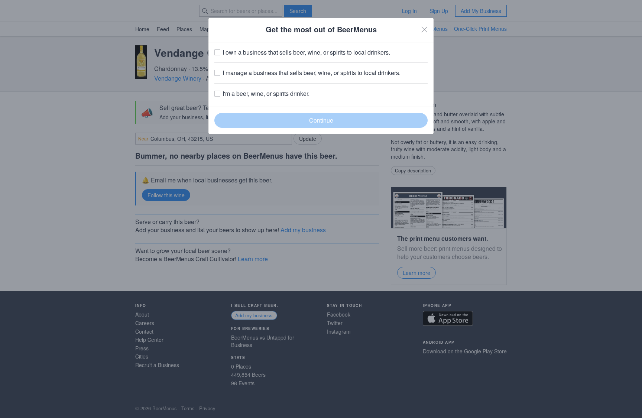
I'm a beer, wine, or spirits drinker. (266, 94)
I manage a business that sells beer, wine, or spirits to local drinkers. (312, 73)
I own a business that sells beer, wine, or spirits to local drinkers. (306, 52)
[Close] (424, 29)
